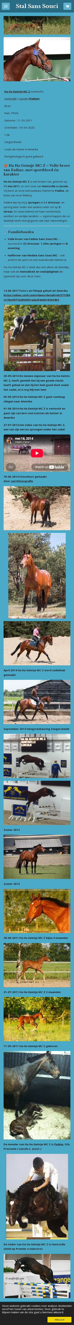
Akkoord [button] (59, 1319)
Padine (58, 1144)
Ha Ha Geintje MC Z (17, 91)
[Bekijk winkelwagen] (67, 6)
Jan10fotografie (22, 481)
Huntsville (10, 98)
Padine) (34, 98)
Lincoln (23, 98)
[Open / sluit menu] (6, 6)
